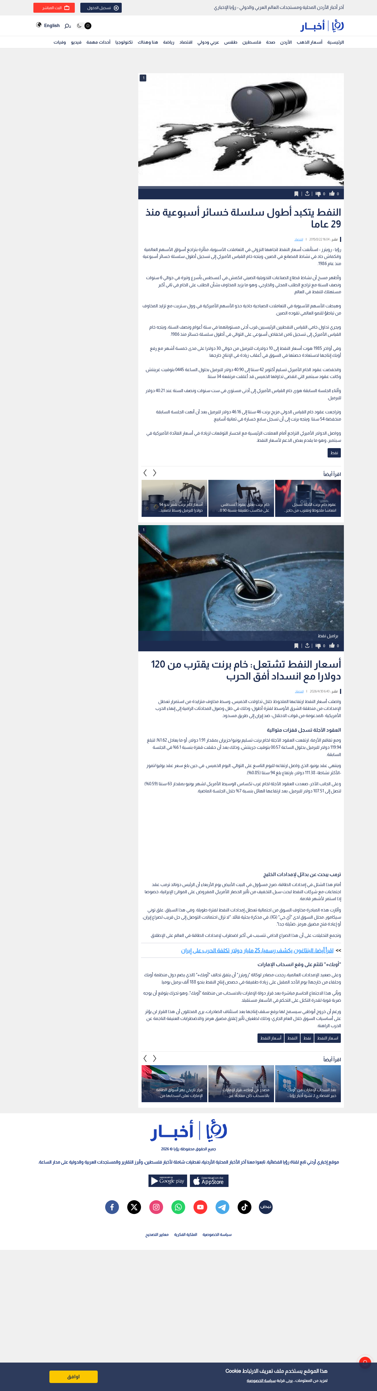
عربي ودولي (208, 42)
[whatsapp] (178, 1207)
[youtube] (200, 1207)
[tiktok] (244, 1207)
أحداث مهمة (98, 42)
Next (145, 473)
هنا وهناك (148, 42)
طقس (230, 42)
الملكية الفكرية (185, 1234)
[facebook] (112, 1207)
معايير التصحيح (157, 1234)
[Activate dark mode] (84, 26)
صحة (270, 42)
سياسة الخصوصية (261, 1380)
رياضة (168, 42)
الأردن (286, 42)
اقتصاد (185, 42)
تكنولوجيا (124, 42)
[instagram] (156, 1207)
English (52, 25)
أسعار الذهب (309, 42)
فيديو (76, 42)
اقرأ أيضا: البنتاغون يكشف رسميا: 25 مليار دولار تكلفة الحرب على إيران (257, 950)
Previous (155, 473)
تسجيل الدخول (99, 8)
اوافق (73, 1376)
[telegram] (222, 1207)
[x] (134, 1207)
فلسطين (251, 42)
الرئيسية (335, 42)
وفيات (60, 42)
